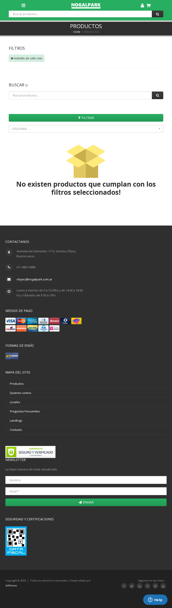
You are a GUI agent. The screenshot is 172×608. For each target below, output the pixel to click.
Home (76, 32)
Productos (17, 384)
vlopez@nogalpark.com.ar (34, 279)
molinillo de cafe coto (27, 58)
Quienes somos (20, 393)
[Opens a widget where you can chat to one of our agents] (155, 600)
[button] (86, 129)
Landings (16, 420)
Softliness (11, 585)
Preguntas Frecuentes (25, 411)
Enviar (88, 502)
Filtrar (87, 118)
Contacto (16, 430)
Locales (15, 402)
